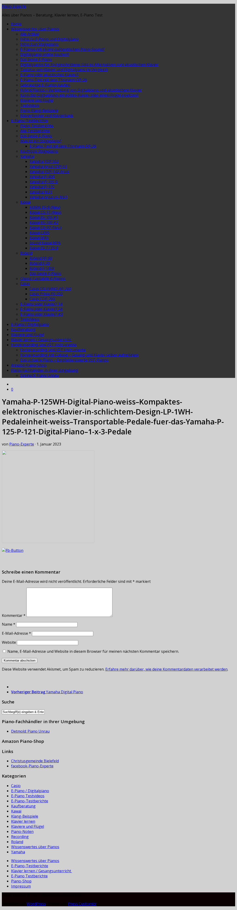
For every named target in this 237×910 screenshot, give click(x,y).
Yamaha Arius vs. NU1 (49, 197)
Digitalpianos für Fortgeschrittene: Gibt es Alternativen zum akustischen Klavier (89, 64)
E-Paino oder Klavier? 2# (41, 309)
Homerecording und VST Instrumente (44, 344)
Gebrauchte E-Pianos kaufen (45, 85)
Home (16, 23)
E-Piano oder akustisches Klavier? (49, 74)
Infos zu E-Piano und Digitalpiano (49, 39)
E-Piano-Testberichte (29, 120)
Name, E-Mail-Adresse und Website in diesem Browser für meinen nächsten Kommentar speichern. (93, 651)
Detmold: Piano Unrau (39, 375)
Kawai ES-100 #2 (44, 222)
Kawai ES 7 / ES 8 (44, 248)
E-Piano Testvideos (27, 795)
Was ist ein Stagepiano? (41, 141)
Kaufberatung (23, 329)
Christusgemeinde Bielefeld (35, 760)
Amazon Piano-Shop (29, 365)
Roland (26, 253)
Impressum (21, 886)
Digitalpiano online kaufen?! (44, 54)
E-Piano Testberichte (29, 876)
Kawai (25, 202)
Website (9, 642)
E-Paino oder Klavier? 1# (41, 304)
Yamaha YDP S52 (44, 161)
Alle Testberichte (35, 130)
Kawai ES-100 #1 (44, 217)
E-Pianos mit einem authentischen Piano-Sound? (62, 49)
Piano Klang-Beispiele (39, 110)
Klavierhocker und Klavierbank (46, 115)
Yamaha (27, 156)
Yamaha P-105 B (44, 181)
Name (8, 624)
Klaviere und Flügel (36, 100)
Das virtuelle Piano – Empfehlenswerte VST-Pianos (64, 360)
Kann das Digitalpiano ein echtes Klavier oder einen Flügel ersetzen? (79, 95)
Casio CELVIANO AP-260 (50, 288)
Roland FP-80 (41, 258)
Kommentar (13, 615)
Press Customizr (82, 903)
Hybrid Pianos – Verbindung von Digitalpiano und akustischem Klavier (81, 90)
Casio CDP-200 (42, 298)
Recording (20, 836)
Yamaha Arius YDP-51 (48, 166)
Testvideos (29, 105)
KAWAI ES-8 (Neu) (45, 207)
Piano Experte (14, 6)
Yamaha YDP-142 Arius (49, 171)
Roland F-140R (42, 268)
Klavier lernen (23, 821)
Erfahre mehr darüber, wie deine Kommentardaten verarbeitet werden (166, 669)
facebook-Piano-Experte (32, 766)
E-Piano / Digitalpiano (30, 324)
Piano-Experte (21, 444)
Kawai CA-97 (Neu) (46, 227)
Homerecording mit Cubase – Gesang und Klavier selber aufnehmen (79, 355)
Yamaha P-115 (42, 186)
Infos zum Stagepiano (39, 44)
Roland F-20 (40, 263)
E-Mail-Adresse (16, 633)
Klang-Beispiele (24, 816)
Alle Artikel (29, 34)
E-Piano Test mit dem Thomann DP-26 (53, 79)
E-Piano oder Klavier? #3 (41, 314)
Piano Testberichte (36, 125)
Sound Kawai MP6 (45, 242)
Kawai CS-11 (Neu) (45, 212)
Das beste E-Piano (36, 59)
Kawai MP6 (39, 237)
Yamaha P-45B (42, 176)
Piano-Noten (22, 831)
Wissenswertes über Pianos (35, 28)
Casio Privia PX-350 (46, 293)
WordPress (36, 903)
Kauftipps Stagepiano (39, 151)
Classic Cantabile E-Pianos (42, 278)
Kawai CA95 (40, 232)
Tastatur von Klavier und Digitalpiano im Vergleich (64, 69)
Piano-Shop (21, 881)
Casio (25, 283)
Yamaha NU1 (41, 192)
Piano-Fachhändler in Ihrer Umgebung (44, 370)
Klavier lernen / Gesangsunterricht (41, 339)
